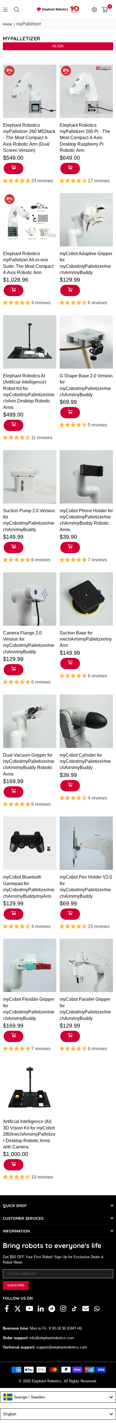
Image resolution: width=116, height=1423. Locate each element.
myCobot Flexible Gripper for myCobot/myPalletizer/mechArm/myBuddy (28, 1009)
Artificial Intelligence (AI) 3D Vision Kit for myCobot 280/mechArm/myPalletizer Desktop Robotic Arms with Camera (29, 1134)
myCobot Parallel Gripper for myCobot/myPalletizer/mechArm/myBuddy (85, 1009)
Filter (58, 46)
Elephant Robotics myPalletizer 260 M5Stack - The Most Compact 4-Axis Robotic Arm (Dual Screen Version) (29, 138)
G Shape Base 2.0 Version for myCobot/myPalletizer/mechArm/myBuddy (86, 385)
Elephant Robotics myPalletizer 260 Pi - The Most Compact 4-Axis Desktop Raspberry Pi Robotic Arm (85, 138)
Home (7, 24)
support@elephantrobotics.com (61, 1347)
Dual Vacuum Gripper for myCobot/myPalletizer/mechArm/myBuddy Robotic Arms (28, 764)
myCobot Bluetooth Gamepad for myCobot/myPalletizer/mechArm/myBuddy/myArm (28, 886)
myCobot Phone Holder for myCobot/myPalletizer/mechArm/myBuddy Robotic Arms (86, 520)
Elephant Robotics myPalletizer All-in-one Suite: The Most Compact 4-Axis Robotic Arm (28, 263)
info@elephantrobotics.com (51, 1338)
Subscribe (15, 1285)
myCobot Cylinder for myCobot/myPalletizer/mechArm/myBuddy (85, 761)
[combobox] (58, 1397)
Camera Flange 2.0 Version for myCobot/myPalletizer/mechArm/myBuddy (28, 642)
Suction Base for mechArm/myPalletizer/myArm (86, 639)
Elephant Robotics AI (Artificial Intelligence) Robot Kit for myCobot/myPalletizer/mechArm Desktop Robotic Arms (28, 391)
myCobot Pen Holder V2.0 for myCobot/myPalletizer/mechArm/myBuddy (86, 886)
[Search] (17, 9)
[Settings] (94, 9)
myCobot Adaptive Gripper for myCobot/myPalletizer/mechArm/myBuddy (86, 263)
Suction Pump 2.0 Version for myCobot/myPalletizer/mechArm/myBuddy (29, 520)
